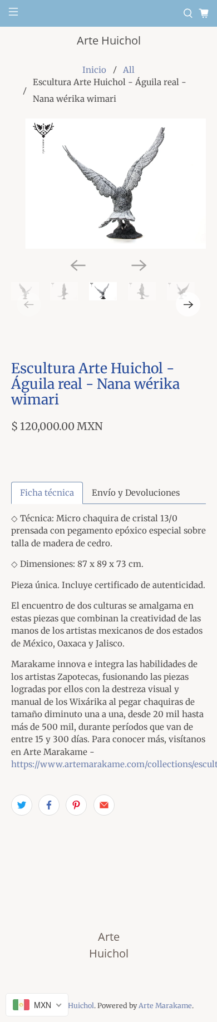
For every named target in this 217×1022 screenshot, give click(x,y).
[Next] (139, 265)
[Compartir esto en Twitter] (21, 805)
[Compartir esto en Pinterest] (76, 805)
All (129, 70)
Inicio (94, 70)
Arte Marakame (165, 1005)
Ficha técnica (47, 492)
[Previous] (78, 265)
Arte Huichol (109, 40)
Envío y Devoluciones (136, 492)
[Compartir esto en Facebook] (49, 805)
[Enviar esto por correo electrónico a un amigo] (104, 805)
